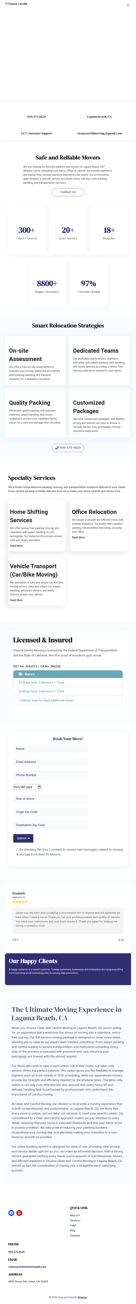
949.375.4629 (16, 1251)
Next (122, 940)
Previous (119, 940)
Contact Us (68, 192)
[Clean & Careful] (16, 5)
